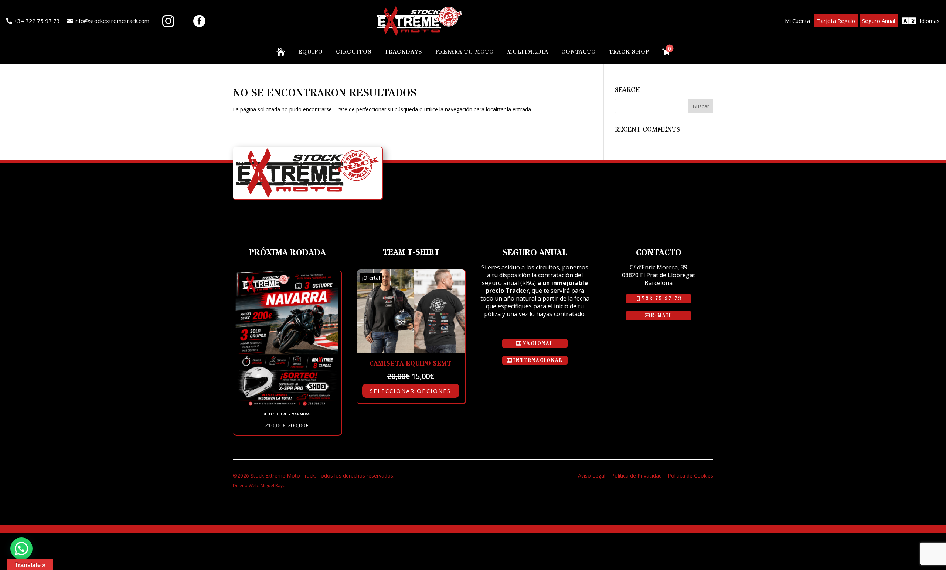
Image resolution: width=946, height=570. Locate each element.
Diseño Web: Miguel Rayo (259, 485)
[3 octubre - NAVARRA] (287, 403)
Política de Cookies (690, 475)
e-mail (662, 315)
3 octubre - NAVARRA (287, 414)
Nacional (538, 343)
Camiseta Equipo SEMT (411, 363)
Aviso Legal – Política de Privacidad (620, 475)
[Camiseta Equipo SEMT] (411, 350)
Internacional (538, 360)
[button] (21, 548)
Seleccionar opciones (410, 390)
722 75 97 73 (661, 298)
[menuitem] (33, 21)
